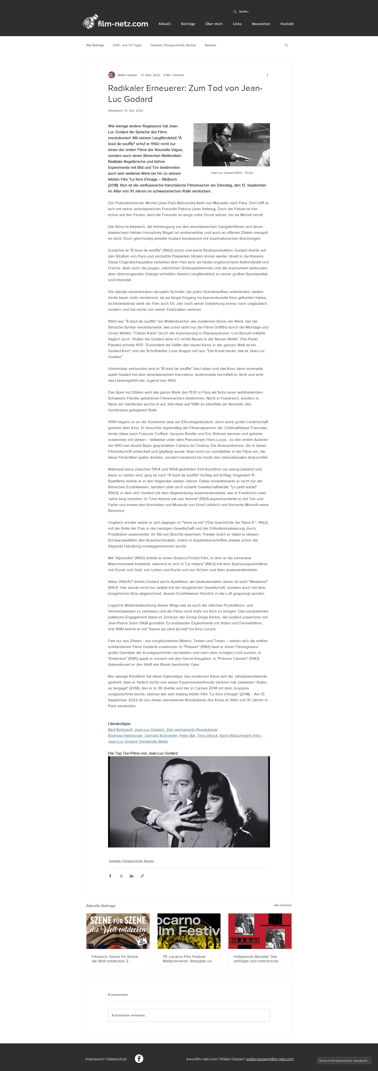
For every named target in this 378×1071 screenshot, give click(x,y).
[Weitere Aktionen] (267, 75)
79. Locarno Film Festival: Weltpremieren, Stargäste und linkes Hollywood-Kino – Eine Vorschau (188, 958)
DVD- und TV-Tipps (127, 45)
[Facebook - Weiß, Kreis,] (139, 1058)
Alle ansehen (283, 905)
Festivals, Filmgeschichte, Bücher (173, 45)
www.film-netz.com (201, 1059)
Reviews (210, 45)
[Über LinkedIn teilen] (132, 876)
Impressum (95, 1059)
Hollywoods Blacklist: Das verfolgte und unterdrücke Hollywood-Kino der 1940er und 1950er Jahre (257, 958)
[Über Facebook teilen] (110, 876)
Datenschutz (117, 1059)
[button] (286, 45)
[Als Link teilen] (142, 876)
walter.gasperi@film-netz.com (270, 1059)
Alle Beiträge (95, 45)
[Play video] (189, 801)
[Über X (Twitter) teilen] (121, 876)
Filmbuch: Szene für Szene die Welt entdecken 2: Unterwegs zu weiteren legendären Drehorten (115, 958)
